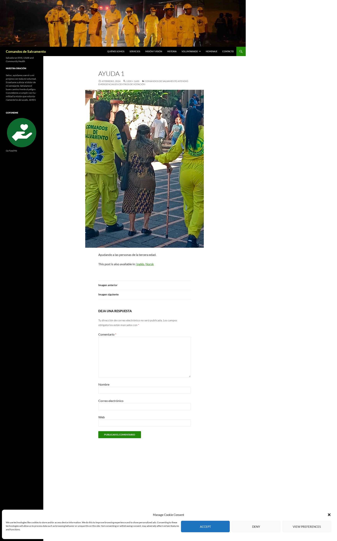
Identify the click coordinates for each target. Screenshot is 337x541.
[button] (329, 515)
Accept (205, 526)
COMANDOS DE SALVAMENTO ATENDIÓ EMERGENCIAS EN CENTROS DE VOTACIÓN (143, 83)
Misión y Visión (153, 51)
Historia (171, 51)
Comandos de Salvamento (26, 51)
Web (101, 417)
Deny (256, 526)
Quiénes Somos (115, 51)
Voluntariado (190, 51)
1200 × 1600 (132, 81)
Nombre (103, 384)
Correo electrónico (110, 401)
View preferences (307, 526)
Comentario (107, 334)
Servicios (134, 51)
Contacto (228, 51)
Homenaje (211, 51)
